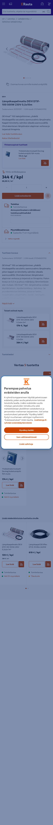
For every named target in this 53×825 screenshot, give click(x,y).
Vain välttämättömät (26, 437)
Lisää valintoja (26, 444)
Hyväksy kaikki (26, 430)
